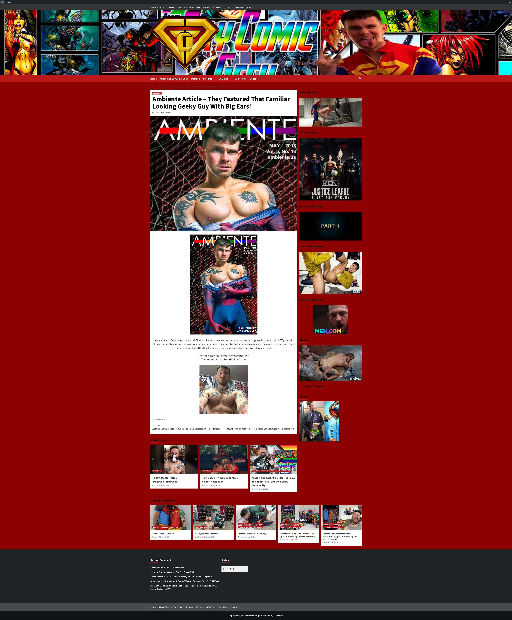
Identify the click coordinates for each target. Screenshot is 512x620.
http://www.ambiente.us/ (236, 355)
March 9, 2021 (165, 485)
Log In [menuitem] (8, 2)
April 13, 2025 (165, 537)
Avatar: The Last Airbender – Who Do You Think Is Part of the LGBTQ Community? (273, 481)
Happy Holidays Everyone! (207, 533)
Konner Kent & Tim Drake (164, 533)
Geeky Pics (174, 527)
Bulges (155, 527)
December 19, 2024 (209, 537)
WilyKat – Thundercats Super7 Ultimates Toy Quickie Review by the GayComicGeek (340, 536)
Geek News (239, 7)
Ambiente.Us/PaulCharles (232, 359)
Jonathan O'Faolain (159, 585)
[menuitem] (2, 2)
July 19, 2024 (293, 540)
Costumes (164, 527)
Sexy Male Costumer (246, 527)
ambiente (161, 419)
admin (157, 113)
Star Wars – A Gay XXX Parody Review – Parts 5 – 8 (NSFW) (186, 576)
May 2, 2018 (166, 113)
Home (171, 7)
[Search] (360, 78)
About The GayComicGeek (188, 7)
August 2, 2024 (251, 537)
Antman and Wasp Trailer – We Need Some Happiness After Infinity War (186, 427)
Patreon (206, 7)
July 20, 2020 (264, 489)
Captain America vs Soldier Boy (252, 533)
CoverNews (264, 615)
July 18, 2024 (335, 543)
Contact (250, 7)
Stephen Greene (158, 572)
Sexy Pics (258, 527)
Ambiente (177, 340)
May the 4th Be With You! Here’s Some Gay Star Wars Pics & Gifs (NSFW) (261, 427)
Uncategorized (201, 527)
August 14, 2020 (215, 485)
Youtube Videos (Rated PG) (222, 471)
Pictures (216, 7)
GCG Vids (227, 7)
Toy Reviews (294, 524)
